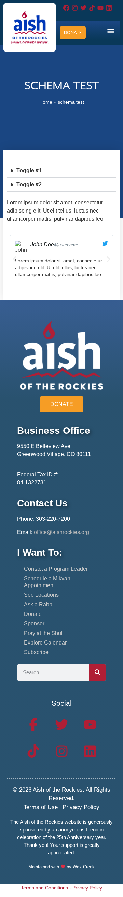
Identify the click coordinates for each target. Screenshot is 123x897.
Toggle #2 (29, 184)
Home (45, 102)
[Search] (97, 672)
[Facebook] (66, 7)
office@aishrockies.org (61, 532)
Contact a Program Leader (56, 569)
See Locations (41, 595)
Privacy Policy (81, 807)
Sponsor (34, 623)
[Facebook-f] (33, 724)
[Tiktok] (92, 7)
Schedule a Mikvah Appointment (47, 582)
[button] (110, 30)
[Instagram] (74, 7)
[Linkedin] (109, 7)
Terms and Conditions (44, 888)
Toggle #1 (29, 170)
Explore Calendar (45, 643)
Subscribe (36, 652)
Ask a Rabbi (39, 604)
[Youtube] (100, 7)
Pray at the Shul (43, 633)
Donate (33, 614)
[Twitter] (83, 7)
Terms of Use (41, 807)
